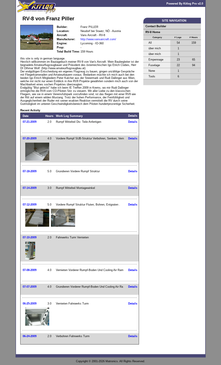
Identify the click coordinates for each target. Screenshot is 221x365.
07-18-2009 (29, 171)
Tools (151, 76)
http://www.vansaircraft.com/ (98, 39)
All (150, 42)
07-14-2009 (29, 188)
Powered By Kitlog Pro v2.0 (184, 3)
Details (132, 121)
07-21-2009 (29, 121)
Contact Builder (155, 26)
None (151, 70)
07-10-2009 (29, 237)
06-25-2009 (29, 303)
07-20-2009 (29, 138)
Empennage (155, 59)
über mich (154, 48)
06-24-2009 (29, 336)
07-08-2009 (29, 270)
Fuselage (154, 65)
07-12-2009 (29, 204)
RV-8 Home (152, 32)
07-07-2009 (29, 286)
